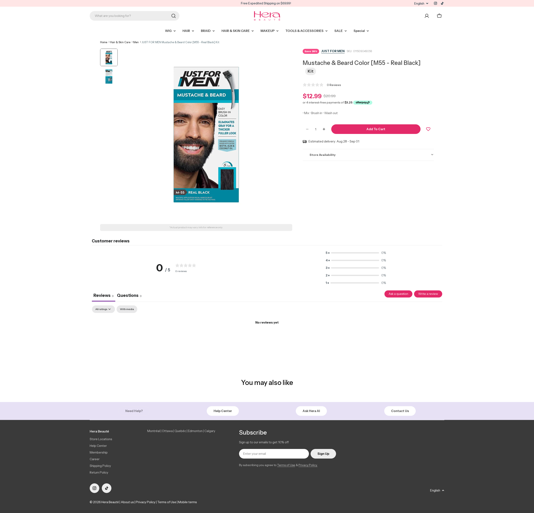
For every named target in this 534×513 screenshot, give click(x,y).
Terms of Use (286, 465)
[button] (356, 252)
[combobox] (134, 16)
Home (103, 42)
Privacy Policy (145, 502)
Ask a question (398, 294)
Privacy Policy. (307, 465)
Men (136, 42)
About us (127, 502)
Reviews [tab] (103, 295)
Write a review (428, 294)
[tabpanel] (267, 336)
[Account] (426, 15)
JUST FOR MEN (333, 51)
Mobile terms (187, 502)
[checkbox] (127, 309)
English (419, 3)
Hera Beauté (110, 502)
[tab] (129, 296)
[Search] (173, 15)
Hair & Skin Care (120, 42)
